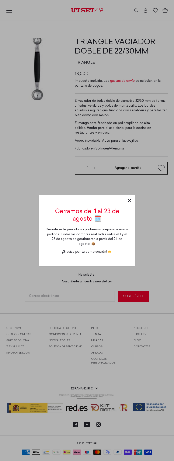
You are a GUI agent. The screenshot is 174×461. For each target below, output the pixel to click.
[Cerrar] (129, 200)
